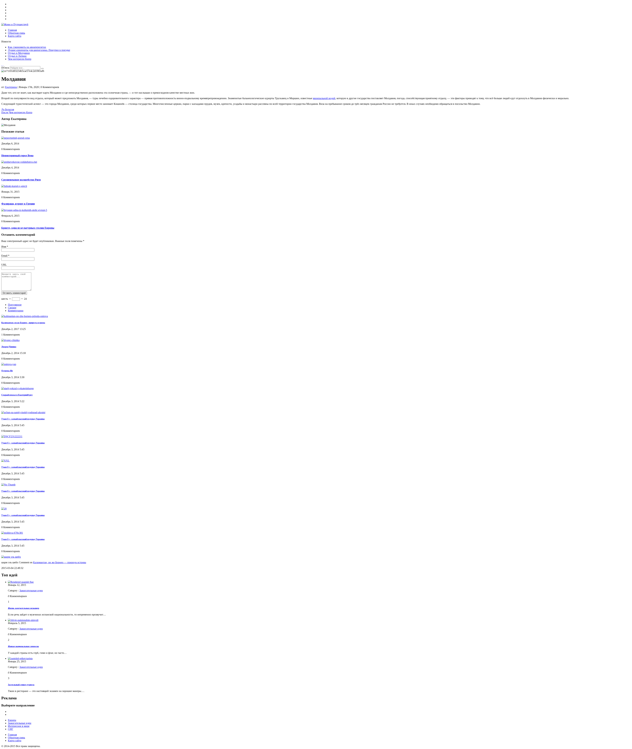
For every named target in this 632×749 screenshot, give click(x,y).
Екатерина (11, 87)
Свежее (12, 307)
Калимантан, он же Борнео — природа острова (59, 562)
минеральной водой (324, 98)
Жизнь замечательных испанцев (23, 608)
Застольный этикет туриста (21, 684)
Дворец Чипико (8, 346)
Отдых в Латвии (17, 56)
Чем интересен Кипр (19, 59)
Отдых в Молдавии (19, 53)
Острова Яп (7, 370)
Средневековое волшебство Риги (21, 179)
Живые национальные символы (23, 646)
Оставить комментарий (14, 293)
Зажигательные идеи (31, 590)
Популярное (15, 304)
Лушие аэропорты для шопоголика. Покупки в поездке (39, 50)
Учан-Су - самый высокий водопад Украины (23, 419)
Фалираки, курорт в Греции (18, 203)
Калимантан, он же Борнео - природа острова (23, 322)
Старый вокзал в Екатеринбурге (17, 395)
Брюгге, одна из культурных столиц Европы (27, 227)
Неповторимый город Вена (17, 155)
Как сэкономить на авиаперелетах (27, 47)
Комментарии (15, 310)
